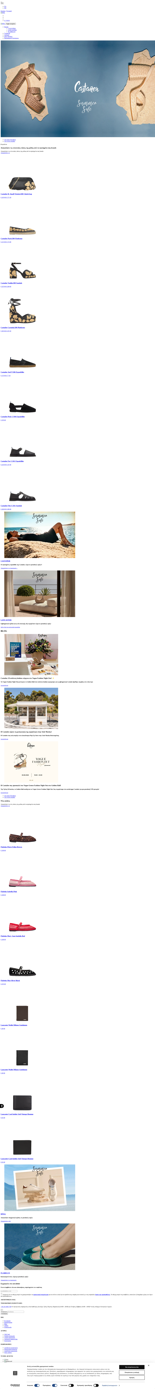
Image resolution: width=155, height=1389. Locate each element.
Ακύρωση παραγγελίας (10, 1339)
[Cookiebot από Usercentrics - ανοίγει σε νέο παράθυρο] (15, 1385)
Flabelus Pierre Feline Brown (11, 847)
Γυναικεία (7, 33)
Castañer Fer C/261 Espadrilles (12, 461)
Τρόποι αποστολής (9, 1337)
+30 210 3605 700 (6, 1306)
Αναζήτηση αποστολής (10, 1351)
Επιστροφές (7, 1341)
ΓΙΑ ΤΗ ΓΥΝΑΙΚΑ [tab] (10, 139)
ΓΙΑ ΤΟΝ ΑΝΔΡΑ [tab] (9, 141)
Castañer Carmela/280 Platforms (13, 327)
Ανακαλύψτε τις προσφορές (9, 1280)
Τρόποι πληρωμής (9, 1336)
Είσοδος (3, 11)
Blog (5, 1324)
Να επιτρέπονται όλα (131, 1367)
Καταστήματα (8, 1322)
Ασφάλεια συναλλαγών (11, 1348)
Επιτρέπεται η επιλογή (132, 1372)
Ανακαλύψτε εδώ (6, 1221)
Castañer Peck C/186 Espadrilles (13, 417)
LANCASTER (12, 30)
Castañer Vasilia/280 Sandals (11, 283)
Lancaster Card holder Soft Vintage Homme (17, 1114)
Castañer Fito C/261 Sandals (11, 506)
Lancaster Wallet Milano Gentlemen (14, 1025)
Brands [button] (6, 27)
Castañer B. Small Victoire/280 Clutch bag (16, 194)
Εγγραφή (9, 11)
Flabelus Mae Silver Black (10, 980)
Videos (6, 1325)
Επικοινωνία (7, 1327)
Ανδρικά (6, 35)
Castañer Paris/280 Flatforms (11, 238)
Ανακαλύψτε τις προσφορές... (9, 568)
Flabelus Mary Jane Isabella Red (13, 936)
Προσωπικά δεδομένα (10, 1349)
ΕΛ (2, 3)
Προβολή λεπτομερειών (109, 1385)
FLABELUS (11, 31)
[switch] (54, 1385)
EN (5, 8)
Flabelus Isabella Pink (9, 891)
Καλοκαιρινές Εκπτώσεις (11, 38)
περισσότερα (4, 685)
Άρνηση (131, 1377)
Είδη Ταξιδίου (8, 36)
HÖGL (3, 1214)
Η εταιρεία (7, 1321)
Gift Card (7, 1334)
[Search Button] (1, 1293)
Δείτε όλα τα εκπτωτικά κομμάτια (10, 627)
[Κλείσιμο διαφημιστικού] (148, 1365)
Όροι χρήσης (8, 1352)
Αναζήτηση (4, 1311)
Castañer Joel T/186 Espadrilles (12, 372)
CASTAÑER (12, 28)
